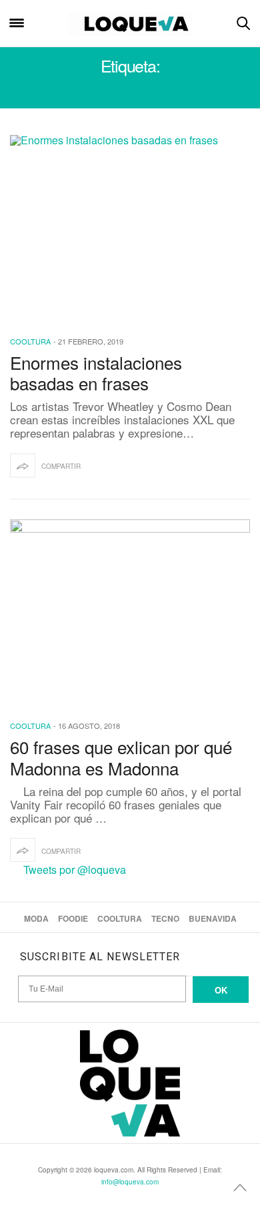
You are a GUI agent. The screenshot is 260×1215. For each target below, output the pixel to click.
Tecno (165, 918)
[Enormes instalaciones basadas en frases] (130, 227)
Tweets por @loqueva (74, 869)
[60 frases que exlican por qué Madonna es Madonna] (130, 611)
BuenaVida (213, 918)
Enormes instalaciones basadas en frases (96, 372)
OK (221, 990)
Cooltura (30, 341)
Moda (36, 918)
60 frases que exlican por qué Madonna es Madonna (121, 756)
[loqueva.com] (130, 23)
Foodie (73, 918)
